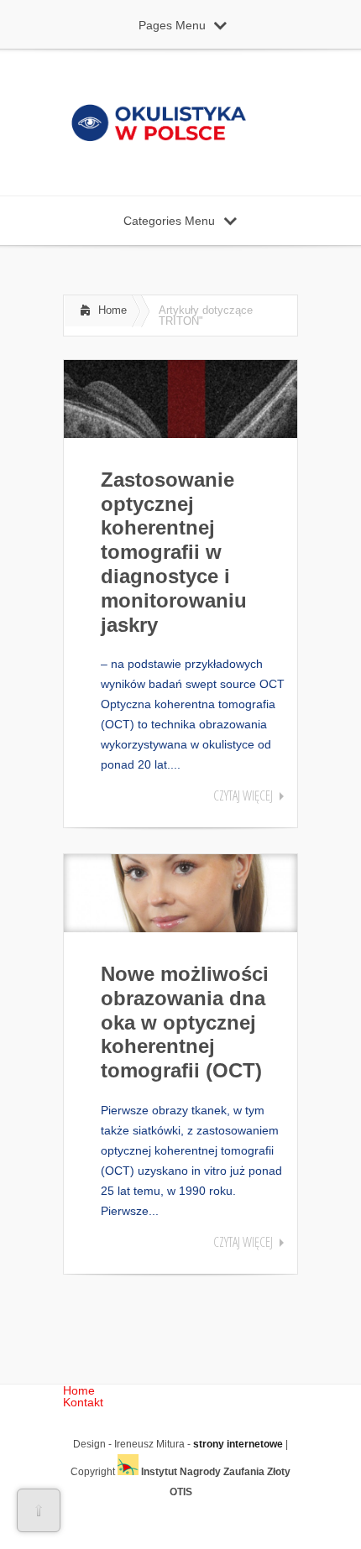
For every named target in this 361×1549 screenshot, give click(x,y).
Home (112, 310)
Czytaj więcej (243, 795)
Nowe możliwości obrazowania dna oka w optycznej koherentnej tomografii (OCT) (185, 1022)
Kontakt (83, 1402)
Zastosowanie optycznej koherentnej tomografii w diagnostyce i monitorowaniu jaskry (174, 552)
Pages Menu (172, 25)
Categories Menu (169, 220)
